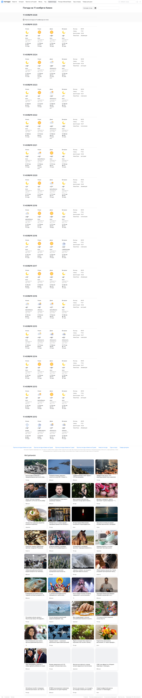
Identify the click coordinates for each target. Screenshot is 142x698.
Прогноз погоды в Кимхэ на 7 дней (64, 447)
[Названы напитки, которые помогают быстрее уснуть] (106, 541)
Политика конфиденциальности (96, 697)
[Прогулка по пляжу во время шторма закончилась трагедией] (106, 518)
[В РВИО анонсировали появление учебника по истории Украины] (59, 683)
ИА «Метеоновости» (136, 697)
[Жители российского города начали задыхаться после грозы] (83, 659)
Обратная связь (121, 697)
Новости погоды (103, 447)
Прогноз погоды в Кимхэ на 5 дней (43, 447)
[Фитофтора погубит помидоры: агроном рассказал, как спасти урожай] (35, 683)
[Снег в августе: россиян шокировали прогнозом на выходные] (59, 565)
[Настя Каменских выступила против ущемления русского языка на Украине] (35, 636)
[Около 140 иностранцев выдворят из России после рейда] (35, 494)
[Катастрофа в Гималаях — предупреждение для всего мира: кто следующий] (35, 470)
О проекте (86, 697)
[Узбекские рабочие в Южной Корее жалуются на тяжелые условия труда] (35, 565)
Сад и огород (113, 447)
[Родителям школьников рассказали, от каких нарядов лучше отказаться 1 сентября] (106, 636)
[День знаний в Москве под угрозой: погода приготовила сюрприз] (83, 494)
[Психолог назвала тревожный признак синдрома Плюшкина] (35, 541)
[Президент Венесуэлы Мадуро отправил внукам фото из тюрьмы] (106, 589)
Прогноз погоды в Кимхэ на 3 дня (22, 447)
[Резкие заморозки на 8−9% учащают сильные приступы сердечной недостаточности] (59, 659)
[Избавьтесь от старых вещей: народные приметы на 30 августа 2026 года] (59, 518)
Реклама (12, 697)
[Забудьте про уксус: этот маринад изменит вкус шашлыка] (106, 470)
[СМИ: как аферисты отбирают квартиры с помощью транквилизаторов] (106, 659)
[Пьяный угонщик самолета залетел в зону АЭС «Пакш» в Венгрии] (59, 470)
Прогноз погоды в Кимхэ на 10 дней (86, 447)
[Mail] (2, 2)
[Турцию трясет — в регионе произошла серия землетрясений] (59, 636)
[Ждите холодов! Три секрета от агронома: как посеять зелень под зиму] (83, 636)
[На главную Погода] (6, 2)
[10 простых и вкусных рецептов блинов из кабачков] (35, 518)
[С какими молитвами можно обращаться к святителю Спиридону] (59, 589)
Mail (2, 697)
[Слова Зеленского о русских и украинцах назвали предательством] (59, 494)
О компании (7, 697)
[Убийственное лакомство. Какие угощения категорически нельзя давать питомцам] (106, 565)
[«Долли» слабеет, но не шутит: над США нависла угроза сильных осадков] (83, 565)
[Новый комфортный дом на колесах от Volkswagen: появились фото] (106, 683)
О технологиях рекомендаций (110, 697)
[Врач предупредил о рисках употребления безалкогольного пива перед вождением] (83, 612)
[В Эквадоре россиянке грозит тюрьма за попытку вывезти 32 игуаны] (35, 589)
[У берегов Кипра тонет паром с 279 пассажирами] (83, 470)
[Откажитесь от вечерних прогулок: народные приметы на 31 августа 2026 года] (83, 541)
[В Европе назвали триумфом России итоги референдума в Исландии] (59, 541)
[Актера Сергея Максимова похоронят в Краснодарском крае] (83, 518)
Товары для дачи (124, 447)
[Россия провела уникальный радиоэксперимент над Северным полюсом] (59, 612)
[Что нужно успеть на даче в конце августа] (106, 612)
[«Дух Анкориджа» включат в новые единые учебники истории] (35, 659)
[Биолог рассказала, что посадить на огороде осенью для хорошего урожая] (83, 683)
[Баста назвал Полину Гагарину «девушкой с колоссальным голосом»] (83, 589)
